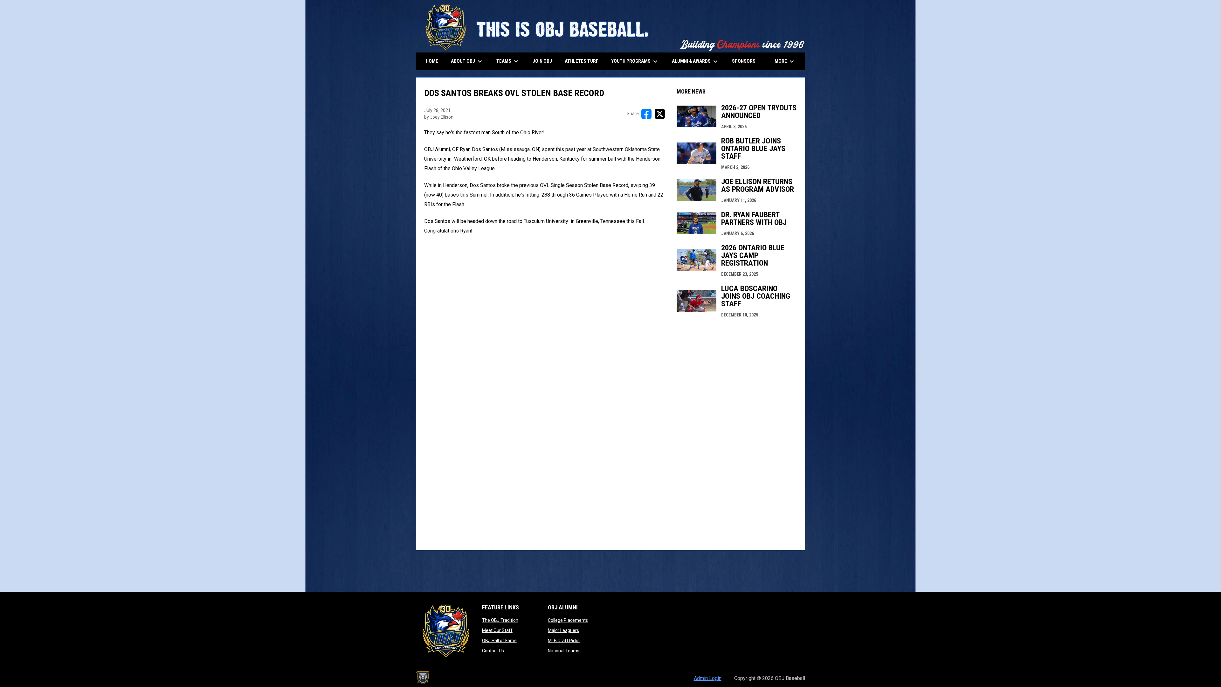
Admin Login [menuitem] (707, 678)
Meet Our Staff (497, 630)
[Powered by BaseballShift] (422, 677)
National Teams (563, 650)
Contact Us (493, 650)
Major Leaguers (563, 630)
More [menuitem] (785, 61)
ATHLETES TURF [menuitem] (581, 61)
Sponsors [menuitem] (743, 61)
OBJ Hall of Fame (499, 640)
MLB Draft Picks (564, 640)
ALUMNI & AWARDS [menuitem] (695, 61)
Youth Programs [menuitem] (635, 61)
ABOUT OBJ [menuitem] (467, 61)
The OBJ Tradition (500, 620)
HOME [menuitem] (432, 61)
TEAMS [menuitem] (508, 61)
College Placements (568, 620)
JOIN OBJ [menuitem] (542, 61)
